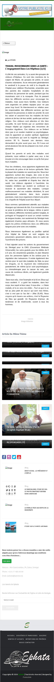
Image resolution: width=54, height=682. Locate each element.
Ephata (12, 60)
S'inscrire (10, 608)
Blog (26, 468)
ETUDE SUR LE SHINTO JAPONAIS (36, 526)
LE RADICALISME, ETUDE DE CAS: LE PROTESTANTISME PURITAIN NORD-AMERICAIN (36, 491)
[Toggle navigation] (49, 21)
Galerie (43, 635)
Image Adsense (27, 321)
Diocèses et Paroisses (27, 635)
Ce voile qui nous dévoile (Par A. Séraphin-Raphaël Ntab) (23, 428)
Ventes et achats (16, 639)
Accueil (11, 635)
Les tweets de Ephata (10, 584)
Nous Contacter (27, 642)
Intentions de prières (36, 639)
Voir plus (6, 561)
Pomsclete (27, 677)
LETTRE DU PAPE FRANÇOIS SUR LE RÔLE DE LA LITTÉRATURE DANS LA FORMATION (25, 391)
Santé (45, 346)
